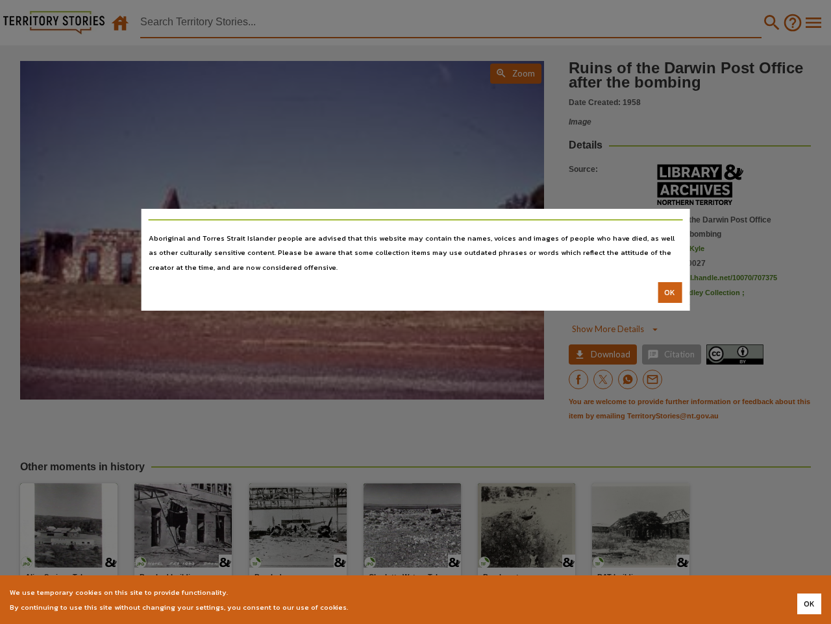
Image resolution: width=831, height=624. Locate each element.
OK (669, 292)
